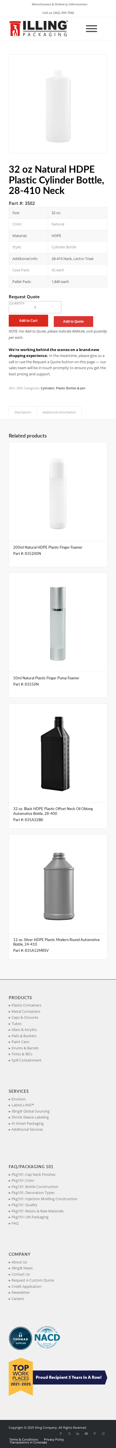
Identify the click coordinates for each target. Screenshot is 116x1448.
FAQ (15, 1223)
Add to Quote (73, 322)
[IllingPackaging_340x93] (48, 28)
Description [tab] (23, 412)
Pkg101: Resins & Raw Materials (38, 1211)
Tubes (17, 1023)
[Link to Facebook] (61, 1433)
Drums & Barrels (25, 1047)
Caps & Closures (25, 1017)
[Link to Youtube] (86, 1433)
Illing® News (22, 1268)
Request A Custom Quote (33, 1280)
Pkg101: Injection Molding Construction (44, 1198)
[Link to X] (69, 1433)
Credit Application (26, 1286)
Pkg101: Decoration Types (33, 1192)
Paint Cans (20, 1041)
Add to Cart (28, 321)
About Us (19, 1262)
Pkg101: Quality (24, 1204)
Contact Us (21, 1274)
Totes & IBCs (22, 1053)
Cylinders (47, 388)
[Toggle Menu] (91, 28)
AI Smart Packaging (28, 1123)
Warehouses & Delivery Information (59, 4)
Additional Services (27, 1129)
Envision (19, 1099)
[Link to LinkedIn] (77, 1433)
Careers (18, 1298)
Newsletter (21, 1292)
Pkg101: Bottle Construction (35, 1186)
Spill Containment (26, 1060)
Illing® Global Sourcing (31, 1111)
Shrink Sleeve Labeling (30, 1117)
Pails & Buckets (24, 1035)
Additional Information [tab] (59, 412)
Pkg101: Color (23, 1180)
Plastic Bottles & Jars (70, 388)
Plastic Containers (26, 1005)
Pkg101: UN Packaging (30, 1216)
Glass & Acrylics (24, 1029)
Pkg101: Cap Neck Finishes (33, 1174)
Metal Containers (26, 1011)
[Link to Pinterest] (94, 1433)
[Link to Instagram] (103, 1433)
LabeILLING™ (23, 1104)
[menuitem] (59, 4)
